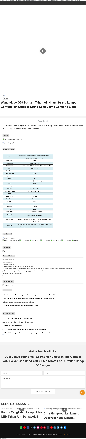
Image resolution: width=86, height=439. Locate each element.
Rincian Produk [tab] (43, 121)
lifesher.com (59, 434)
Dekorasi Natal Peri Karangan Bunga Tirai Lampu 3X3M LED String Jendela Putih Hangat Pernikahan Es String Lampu (64, 416)
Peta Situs (67, 434)
